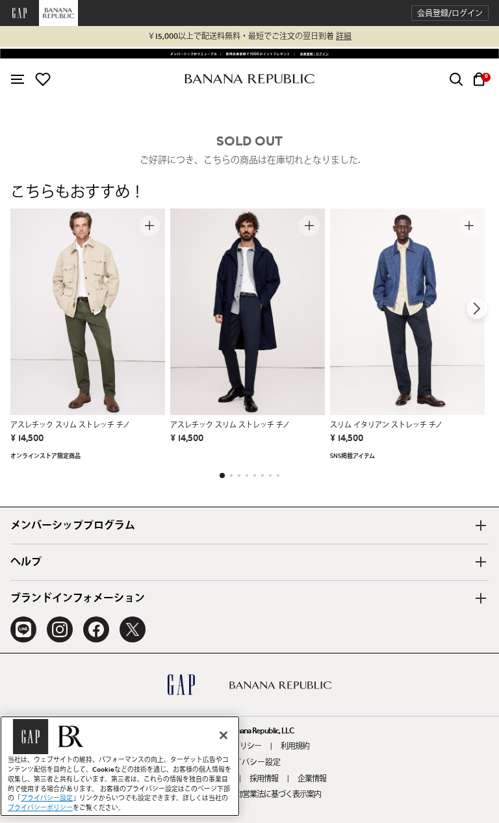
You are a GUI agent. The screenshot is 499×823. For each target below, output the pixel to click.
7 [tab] (270, 475)
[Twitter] (133, 629)
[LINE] (23, 629)
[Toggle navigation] (17, 79)
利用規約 (295, 746)
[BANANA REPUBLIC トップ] (249, 79)
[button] (450, 13)
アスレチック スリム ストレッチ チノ (70, 425)
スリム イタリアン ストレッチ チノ (386, 425)
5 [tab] (254, 475)
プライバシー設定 (249, 762)
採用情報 (264, 779)
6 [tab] (262, 475)
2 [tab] (231, 475)
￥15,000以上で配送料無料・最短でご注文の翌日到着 (249, 36)
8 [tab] (278, 475)
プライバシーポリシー (40, 808)
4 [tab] (247, 475)
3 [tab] (239, 475)
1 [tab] (222, 475)
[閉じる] (223, 735)
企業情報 (312, 779)
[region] (120, 766)
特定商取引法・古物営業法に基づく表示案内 (249, 794)
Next (477, 308)
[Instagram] (60, 629)
